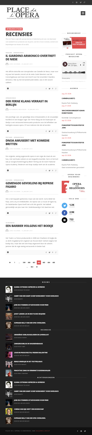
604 (49, 262)
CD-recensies (10, 223)
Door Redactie (18, 299)
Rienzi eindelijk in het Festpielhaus (28, 361)
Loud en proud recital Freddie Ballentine (30, 352)
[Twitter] (80, 2)
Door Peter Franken (20, 364)
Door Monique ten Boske (22, 290)
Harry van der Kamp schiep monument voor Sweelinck (36, 296)
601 (34, 262)
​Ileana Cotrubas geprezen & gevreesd (29, 287)
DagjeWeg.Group (43, 431)
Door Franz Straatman (21, 373)
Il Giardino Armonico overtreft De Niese (31, 57)
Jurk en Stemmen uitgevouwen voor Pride (31, 305)
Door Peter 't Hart (19, 346)
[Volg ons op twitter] (64, 205)
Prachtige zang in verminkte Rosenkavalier (32, 370)
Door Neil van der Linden (22, 308)
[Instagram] (76, 2)
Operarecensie (18, 53)
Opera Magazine (66, 81)
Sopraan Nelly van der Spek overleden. (30, 323)
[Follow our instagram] (64, 220)
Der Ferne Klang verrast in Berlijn (27, 103)
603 (44, 262)
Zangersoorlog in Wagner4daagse (28, 344)
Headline (9, 53)
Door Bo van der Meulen (21, 326)
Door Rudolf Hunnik (20, 337)
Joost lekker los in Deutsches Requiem (29, 314)
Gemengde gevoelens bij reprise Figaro (29, 185)
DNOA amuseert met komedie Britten (27, 142)
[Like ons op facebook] (64, 213)
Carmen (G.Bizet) (68, 98)
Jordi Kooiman (14, 64)
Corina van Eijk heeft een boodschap (29, 409)
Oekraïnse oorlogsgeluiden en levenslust (31, 335)
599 (24, 262)
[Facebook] (72, 2)
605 (54, 262)
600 (29, 262)
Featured (9, 137)
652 (32, 267)
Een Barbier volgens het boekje (29, 226)
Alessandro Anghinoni (17, 109)
